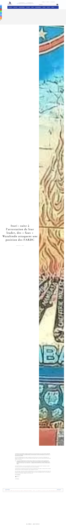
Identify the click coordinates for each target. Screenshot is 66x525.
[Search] (57, 4)
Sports (48, 7)
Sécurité (10, 7)
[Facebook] (1, 6)
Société (44, 7)
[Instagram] (1, 17)
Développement (22, 7)
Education (15, 7)
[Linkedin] (1, 8)
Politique (28, 7)
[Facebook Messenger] (1, 13)
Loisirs (52, 7)
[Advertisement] (33, 17)
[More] (1, 18)
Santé (32, 7)
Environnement (38, 7)
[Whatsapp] (1, 11)
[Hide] (0, 20)
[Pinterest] (1, 9)
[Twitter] (1, 15)
